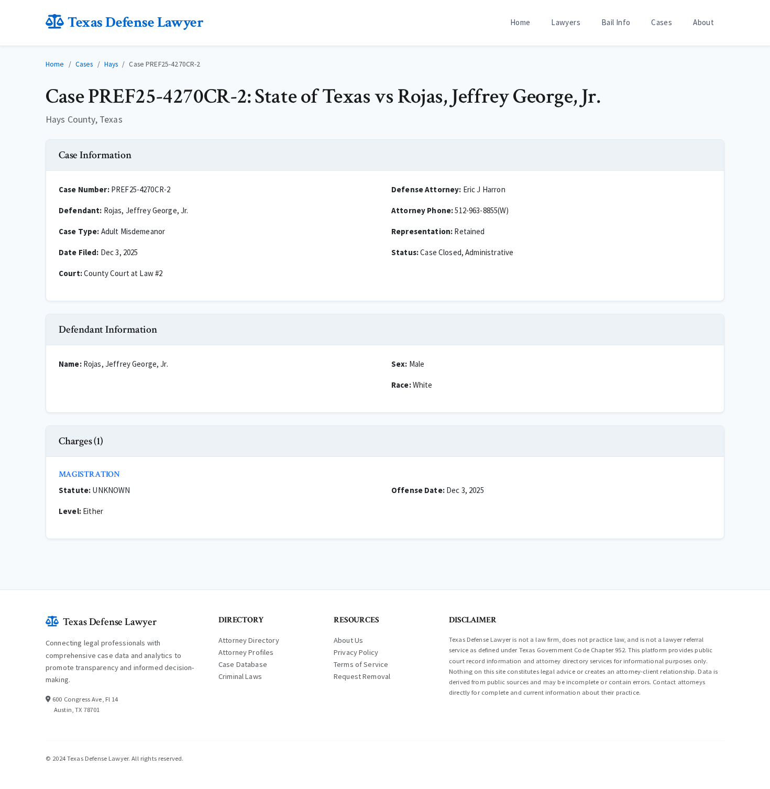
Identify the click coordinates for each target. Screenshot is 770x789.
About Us (348, 640)
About (703, 22)
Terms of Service (361, 664)
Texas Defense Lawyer (135, 22)
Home (520, 22)
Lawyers (565, 22)
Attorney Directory (248, 640)
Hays (111, 64)
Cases (661, 22)
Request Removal (362, 676)
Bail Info (615, 22)
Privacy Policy (356, 652)
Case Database (242, 664)
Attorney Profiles (246, 652)
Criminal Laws (240, 676)
